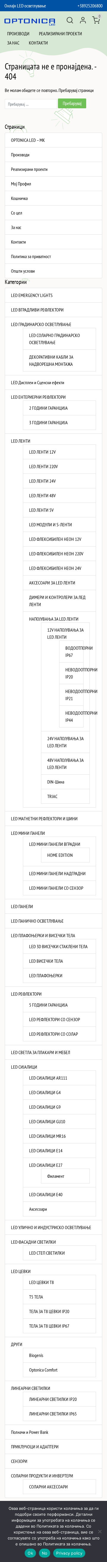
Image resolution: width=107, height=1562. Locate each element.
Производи (18, 33)
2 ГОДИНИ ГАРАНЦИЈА (48, 408)
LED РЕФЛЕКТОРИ (26, 994)
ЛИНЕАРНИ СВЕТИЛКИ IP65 (53, 1414)
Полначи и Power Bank (29, 1432)
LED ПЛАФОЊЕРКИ (45, 975)
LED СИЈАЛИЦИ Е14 (45, 1150)
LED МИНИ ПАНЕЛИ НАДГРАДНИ (57, 873)
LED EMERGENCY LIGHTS (32, 295)
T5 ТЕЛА (36, 1297)
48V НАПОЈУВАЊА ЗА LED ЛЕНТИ (65, 763)
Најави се (83, 20)
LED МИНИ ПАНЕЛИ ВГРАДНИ (54, 844)
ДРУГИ (16, 1344)
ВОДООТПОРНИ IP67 (71, 651)
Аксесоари (38, 1209)
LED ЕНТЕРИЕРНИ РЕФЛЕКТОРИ (38, 397)
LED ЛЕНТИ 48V (42, 495)
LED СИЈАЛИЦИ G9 (45, 1107)
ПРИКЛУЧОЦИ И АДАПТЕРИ (35, 1447)
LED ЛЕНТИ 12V (42, 452)
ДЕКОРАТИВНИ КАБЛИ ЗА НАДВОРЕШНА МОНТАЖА (51, 360)
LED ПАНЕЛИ (22, 906)
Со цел (16, 213)
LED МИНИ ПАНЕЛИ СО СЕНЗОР (56, 888)
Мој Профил (21, 184)
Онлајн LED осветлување (25, 6)
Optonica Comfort (43, 1370)
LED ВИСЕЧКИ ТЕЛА (46, 961)
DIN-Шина (55, 782)
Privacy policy (69, 1553)
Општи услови (23, 271)
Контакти (38, 43)
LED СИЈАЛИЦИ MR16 (47, 1136)
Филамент (55, 1176)
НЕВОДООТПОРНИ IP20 (71, 673)
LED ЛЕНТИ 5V (41, 510)
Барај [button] (70, 20)
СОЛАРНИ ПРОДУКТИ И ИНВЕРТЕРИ (42, 1476)
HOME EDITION (60, 855)
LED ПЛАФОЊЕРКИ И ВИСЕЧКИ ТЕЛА (43, 935)
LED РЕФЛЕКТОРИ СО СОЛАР (53, 1034)
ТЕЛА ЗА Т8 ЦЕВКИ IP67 (49, 1326)
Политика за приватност (31, 256)
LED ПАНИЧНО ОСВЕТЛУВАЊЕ (37, 921)
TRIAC (52, 796)
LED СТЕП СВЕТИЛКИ (47, 1253)
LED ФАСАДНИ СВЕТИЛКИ (33, 1242)
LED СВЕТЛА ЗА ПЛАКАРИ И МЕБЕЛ (40, 1052)
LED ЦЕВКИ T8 (41, 1282)
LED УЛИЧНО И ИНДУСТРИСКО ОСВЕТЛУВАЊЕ (51, 1227)
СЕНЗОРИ (19, 1461)
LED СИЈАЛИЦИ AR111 (48, 1078)
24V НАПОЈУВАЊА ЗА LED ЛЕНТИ (65, 742)
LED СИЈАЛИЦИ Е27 (45, 1165)
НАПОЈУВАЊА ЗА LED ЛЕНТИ (53, 619)
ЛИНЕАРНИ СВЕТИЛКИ (30, 1388)
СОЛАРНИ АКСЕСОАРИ (48, 1487)
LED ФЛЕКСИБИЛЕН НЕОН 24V (55, 568)
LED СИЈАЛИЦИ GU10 (47, 1121)
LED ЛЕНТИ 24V (42, 481)
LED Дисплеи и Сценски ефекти (37, 382)
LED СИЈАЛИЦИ (24, 1067)
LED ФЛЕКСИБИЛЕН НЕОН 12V (55, 539)
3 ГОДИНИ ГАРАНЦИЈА (48, 422)
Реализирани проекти (60, 33)
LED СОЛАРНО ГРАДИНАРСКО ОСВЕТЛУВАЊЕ (54, 338)
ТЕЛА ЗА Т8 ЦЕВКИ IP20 (49, 1311)
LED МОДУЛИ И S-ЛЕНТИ (50, 524)
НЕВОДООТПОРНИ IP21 (71, 694)
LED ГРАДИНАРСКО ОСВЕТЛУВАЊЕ (41, 324)
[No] (100, 1531)
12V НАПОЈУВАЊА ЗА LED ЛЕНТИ (65, 633)
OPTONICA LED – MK (28, 140)
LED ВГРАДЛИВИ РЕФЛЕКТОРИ (37, 310)
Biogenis (36, 1355)
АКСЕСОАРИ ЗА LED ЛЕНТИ (52, 583)
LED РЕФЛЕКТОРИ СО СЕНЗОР (54, 1019)
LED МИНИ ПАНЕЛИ (28, 833)
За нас (13, 43)
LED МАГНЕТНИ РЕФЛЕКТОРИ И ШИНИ (44, 818)
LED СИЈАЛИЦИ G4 (45, 1092)
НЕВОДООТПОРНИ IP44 (71, 716)
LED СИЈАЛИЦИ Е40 (45, 1194)
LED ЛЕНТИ (20, 441)
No (45, 1553)
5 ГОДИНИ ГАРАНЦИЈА (48, 1005)
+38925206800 (90, 6)
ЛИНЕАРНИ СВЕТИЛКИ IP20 (53, 1399)
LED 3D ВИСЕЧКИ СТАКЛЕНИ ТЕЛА (58, 946)
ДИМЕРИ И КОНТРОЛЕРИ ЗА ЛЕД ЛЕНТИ (57, 600)
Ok (30, 1553)
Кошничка (19, 198)
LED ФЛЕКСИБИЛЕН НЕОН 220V (56, 554)
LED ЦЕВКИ (21, 1271)
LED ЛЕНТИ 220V (43, 466)
